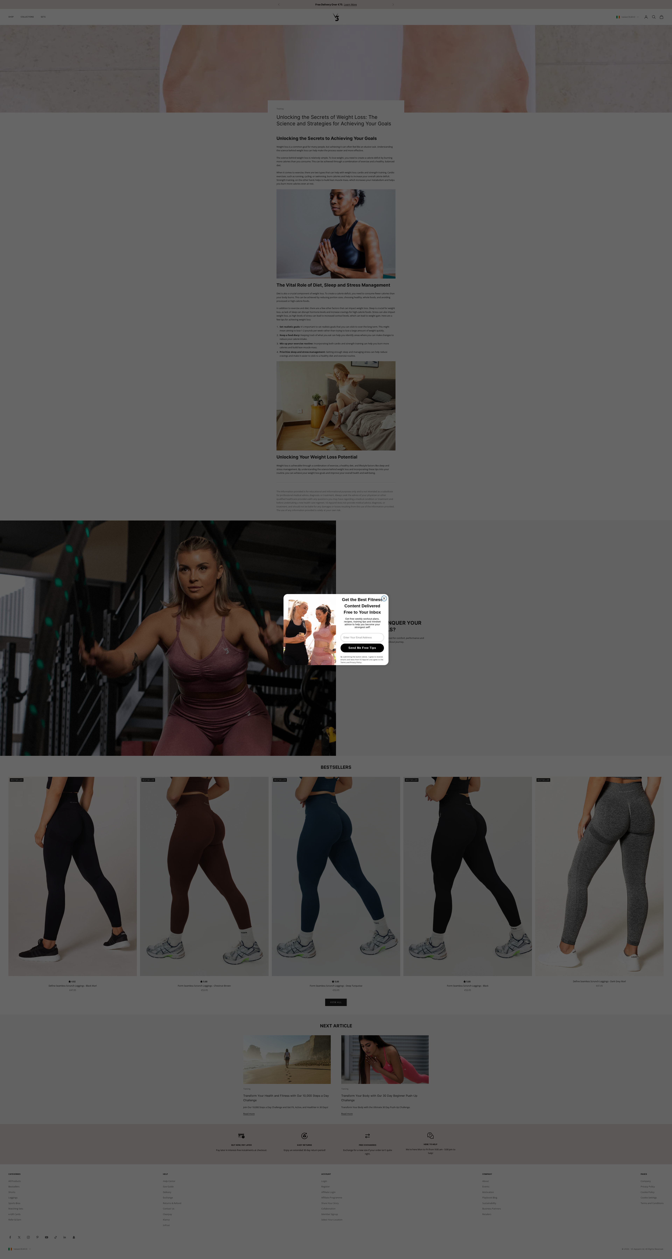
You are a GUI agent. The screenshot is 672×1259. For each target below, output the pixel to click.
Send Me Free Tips (362, 647)
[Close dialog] (384, 598)
